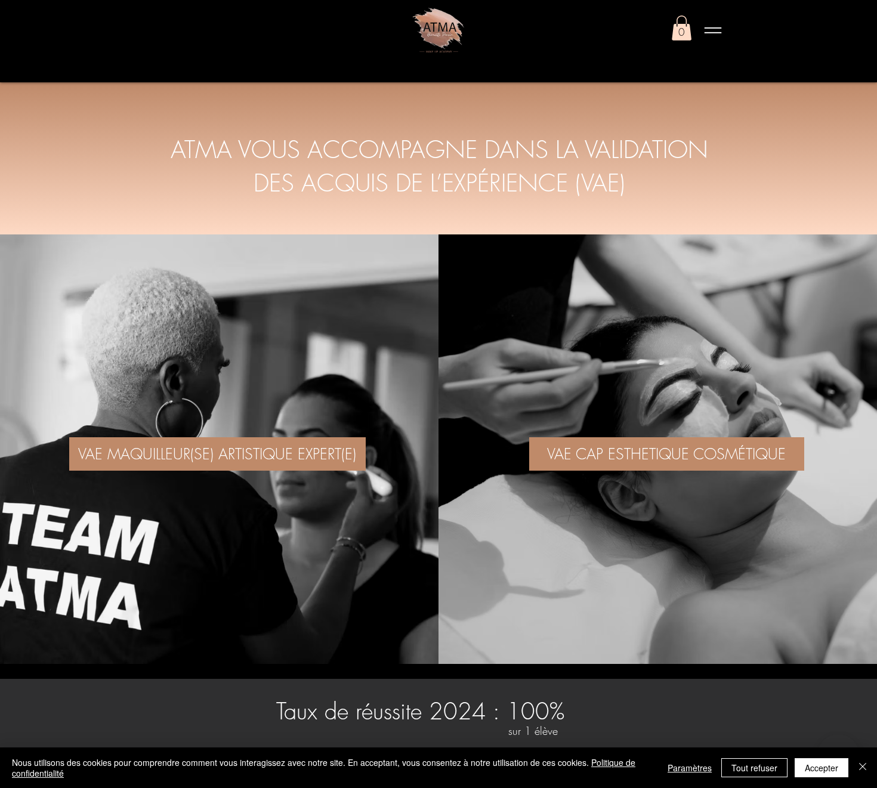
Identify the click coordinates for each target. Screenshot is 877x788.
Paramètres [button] (690, 768)
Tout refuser (754, 768)
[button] (681, 28)
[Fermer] (863, 767)
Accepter (821, 768)
